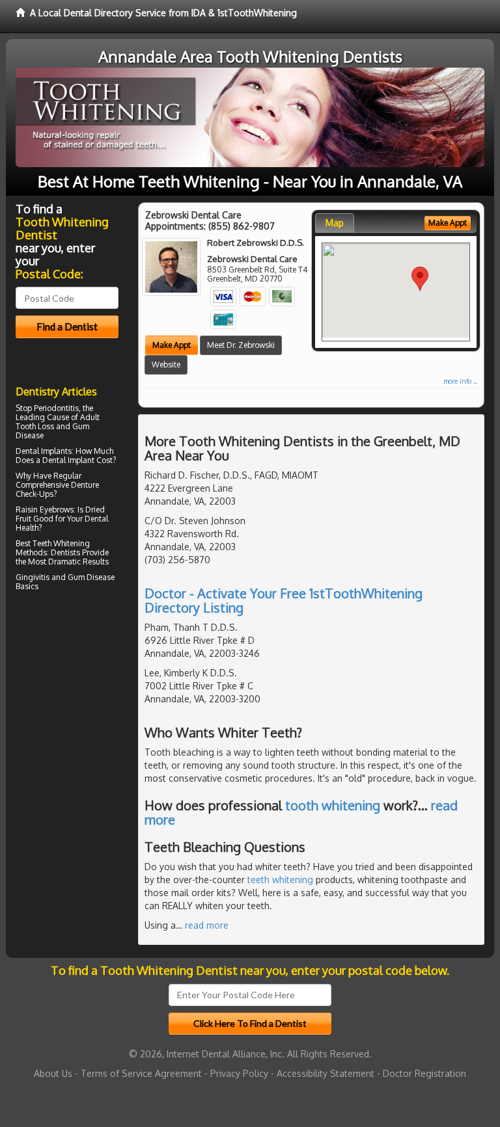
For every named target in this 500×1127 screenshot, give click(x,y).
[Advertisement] (82, 708)
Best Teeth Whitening (53, 543)
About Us (53, 1073)
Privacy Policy (239, 1073)
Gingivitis (32, 577)
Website (166, 364)
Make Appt (171, 345)
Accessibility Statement (325, 1073)
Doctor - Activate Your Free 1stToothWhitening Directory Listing (284, 600)
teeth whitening (280, 879)
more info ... (460, 381)
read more (207, 925)
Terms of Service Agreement (141, 1073)
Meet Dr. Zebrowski (241, 345)
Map (335, 222)
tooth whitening (332, 805)
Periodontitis (56, 408)
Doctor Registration (424, 1073)
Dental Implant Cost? (79, 460)
